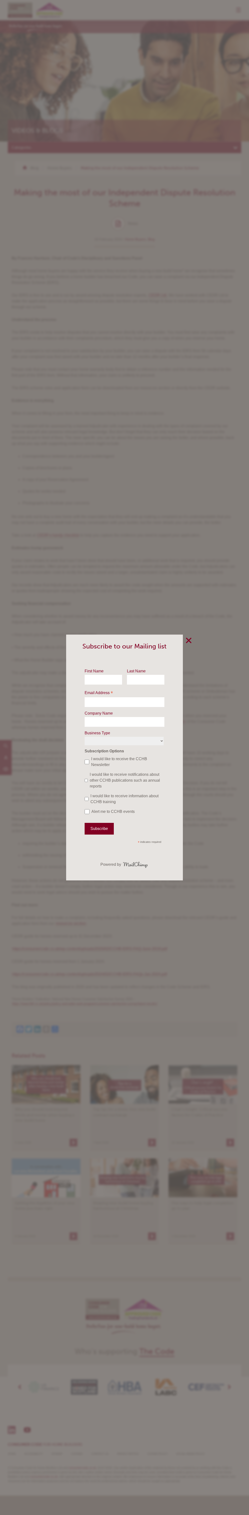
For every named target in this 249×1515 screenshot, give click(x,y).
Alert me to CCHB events (113, 811)
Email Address (99, 693)
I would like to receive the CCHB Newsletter (119, 762)
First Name (94, 671)
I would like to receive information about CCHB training (124, 799)
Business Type (97, 733)
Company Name (99, 713)
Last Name (136, 671)
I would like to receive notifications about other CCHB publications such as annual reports (125, 780)
